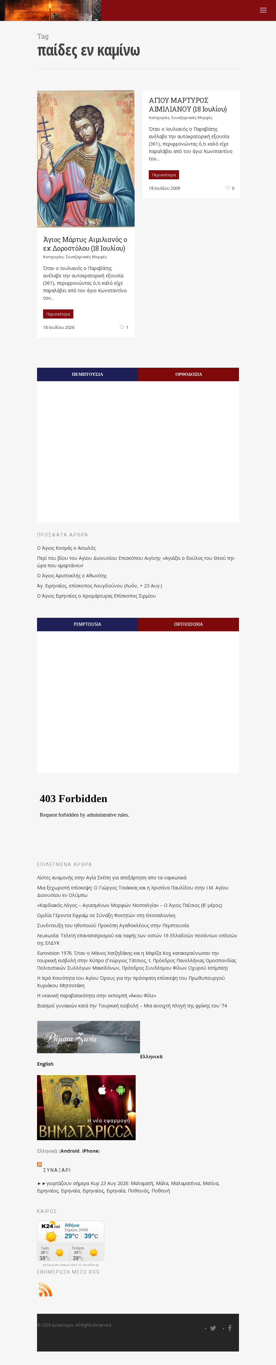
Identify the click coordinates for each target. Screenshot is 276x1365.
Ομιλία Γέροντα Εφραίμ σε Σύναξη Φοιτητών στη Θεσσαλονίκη (106, 915)
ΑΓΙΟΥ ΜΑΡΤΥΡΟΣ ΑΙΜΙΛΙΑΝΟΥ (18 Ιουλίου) (188, 104)
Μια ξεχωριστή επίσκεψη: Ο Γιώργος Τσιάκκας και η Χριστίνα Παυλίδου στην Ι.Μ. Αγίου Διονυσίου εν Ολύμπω (133, 891)
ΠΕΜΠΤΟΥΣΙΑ (87, 374)
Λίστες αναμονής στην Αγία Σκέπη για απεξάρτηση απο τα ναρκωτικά (111, 877)
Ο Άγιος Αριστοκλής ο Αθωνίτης (72, 575)
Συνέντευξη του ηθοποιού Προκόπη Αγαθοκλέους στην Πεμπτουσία (113, 925)
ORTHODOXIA (188, 624)
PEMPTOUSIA (87, 624)
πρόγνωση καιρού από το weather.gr (70, 1265)
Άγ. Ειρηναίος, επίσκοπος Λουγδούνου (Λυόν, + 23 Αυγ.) (99, 585)
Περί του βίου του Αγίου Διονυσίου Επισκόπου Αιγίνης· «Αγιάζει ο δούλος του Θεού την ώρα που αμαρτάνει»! (136, 562)
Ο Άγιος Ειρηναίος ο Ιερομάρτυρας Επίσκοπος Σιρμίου (96, 596)
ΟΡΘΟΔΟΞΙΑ (188, 374)
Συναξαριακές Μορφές (86, 256)
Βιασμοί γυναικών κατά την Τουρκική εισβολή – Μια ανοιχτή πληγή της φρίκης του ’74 (132, 1005)
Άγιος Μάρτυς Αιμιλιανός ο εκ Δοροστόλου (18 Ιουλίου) (85, 243)
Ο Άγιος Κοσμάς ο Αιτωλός (66, 548)
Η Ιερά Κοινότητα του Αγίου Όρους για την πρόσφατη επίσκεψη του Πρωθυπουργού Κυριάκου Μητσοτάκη (131, 982)
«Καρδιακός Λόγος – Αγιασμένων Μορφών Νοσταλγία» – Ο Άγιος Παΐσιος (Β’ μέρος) (129, 905)
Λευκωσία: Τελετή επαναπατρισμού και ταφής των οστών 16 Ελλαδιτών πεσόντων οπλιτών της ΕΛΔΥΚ (137, 939)
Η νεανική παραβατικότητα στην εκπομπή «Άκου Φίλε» (96, 995)
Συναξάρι (57, 1170)
